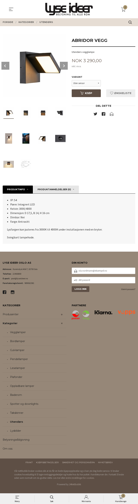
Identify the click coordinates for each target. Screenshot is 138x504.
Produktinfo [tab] (16, 189)
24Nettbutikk (75, 484)
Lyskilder (15, 430)
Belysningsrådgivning (16, 439)
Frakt (29, 462)
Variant (77, 77)
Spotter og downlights (24, 403)
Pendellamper (19, 359)
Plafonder (16, 377)
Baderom (16, 395)
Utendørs (16, 421)
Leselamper (17, 368)
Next (64, 66)
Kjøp (88, 93)
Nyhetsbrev (105, 462)
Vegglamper (18, 332)
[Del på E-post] (111, 115)
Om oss (7, 448)
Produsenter (11, 314)
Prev (5, 66)
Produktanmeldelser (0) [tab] (54, 189)
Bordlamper (17, 341)
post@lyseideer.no (19, 278)
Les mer (57, 477)
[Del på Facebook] (103, 115)
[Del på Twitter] (95, 115)
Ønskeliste (122, 93)
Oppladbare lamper (22, 386)
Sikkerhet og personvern (78, 462)
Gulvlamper (17, 350)
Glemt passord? (128, 289)
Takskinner (16, 412)
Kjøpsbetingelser (47, 462)
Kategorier (10, 323)
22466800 (17, 273)
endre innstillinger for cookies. (80, 477)
